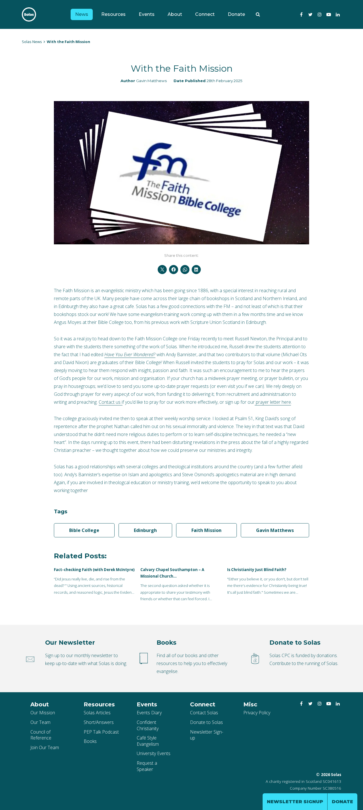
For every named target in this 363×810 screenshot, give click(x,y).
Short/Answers (99, 722)
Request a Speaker (147, 766)
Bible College (84, 530)
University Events (153, 753)
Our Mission (42, 712)
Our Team (40, 722)
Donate (236, 14)
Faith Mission (206, 530)
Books (90, 741)
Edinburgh (145, 530)
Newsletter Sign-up (206, 735)
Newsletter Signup (295, 801)
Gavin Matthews (151, 80)
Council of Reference (40, 735)
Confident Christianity (148, 725)
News (81, 14)
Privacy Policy (256, 712)
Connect (205, 14)
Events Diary (149, 712)
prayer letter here (273, 402)
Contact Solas (204, 712)
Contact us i (111, 402)
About (175, 14)
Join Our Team (44, 747)
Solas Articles (97, 712)
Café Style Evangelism (148, 741)
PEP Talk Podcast (101, 732)
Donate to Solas (206, 722)
